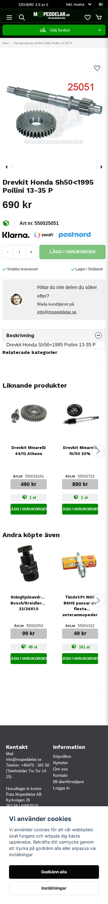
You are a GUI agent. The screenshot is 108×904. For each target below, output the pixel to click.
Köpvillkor (62, 756)
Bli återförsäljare (68, 781)
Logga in (61, 788)
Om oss (60, 769)
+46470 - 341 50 (35, 765)
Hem (5, 43)
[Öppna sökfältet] (22, 17)
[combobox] (54, 30)
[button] (100, 4)
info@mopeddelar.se (56, 311)
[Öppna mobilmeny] (9, 17)
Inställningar (54, 888)
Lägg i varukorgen (28, 509)
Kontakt (60, 775)
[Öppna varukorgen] (98, 17)
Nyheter (60, 762)
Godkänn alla (54, 871)
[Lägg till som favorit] (87, 17)
